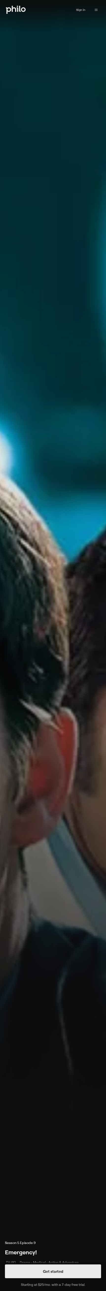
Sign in (80, 10)
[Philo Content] (96, 10)
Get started (53, 1271)
